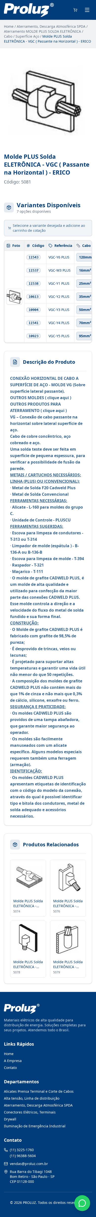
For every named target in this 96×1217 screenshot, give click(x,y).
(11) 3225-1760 (22, 1149)
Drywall (10, 1119)
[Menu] (87, 10)
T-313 (15, 539)
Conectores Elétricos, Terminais (30, 1112)
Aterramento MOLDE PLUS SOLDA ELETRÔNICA (42, 31)
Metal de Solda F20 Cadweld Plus (44, 488)
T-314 (32, 539)
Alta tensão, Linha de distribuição (31, 1098)
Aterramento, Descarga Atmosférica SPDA (51, 26)
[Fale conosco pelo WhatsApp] (82, 1203)
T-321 (39, 565)
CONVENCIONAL (61, 481)
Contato (10, 1067)
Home (9, 26)
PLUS (30, 481)
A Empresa (13, 1060)
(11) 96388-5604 (23, 1155)
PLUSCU (63, 520)
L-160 (34, 507)
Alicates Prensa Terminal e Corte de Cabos (39, 1091)
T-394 (79, 558)
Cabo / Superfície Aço (21, 36)
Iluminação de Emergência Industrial (34, 1126)
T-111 (38, 571)
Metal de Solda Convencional (40, 494)
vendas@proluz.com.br (29, 1163)
